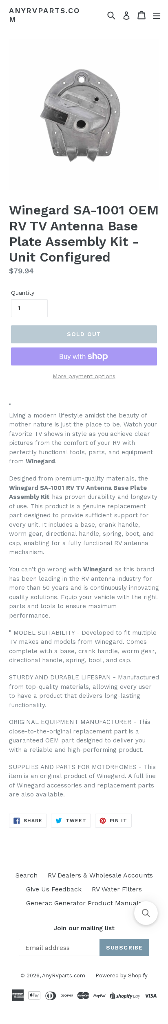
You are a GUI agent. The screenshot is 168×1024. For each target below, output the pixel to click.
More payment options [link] (84, 376)
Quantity (22, 292)
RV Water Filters (117, 889)
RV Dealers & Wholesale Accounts (100, 875)
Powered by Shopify (121, 975)
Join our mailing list (84, 928)
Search (26, 875)
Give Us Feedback (54, 889)
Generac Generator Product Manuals (84, 903)
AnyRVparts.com (44, 15)
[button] (146, 913)
